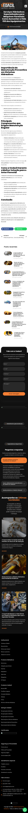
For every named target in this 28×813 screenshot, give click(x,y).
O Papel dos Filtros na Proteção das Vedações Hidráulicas (19, 334)
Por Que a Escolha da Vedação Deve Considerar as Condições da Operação (19, 304)
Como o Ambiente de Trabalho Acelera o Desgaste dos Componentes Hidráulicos (18, 284)
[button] (26, 6)
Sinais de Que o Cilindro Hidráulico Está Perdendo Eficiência (19, 264)
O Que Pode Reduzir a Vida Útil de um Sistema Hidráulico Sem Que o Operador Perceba (19, 273)
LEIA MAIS (4, 551)
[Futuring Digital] (14, 803)
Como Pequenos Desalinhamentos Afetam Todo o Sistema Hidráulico (18, 314)
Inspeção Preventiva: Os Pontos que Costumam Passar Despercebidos (19, 294)
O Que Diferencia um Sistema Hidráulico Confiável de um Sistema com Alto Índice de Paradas (19, 324)
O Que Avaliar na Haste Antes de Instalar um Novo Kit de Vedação (19, 254)
